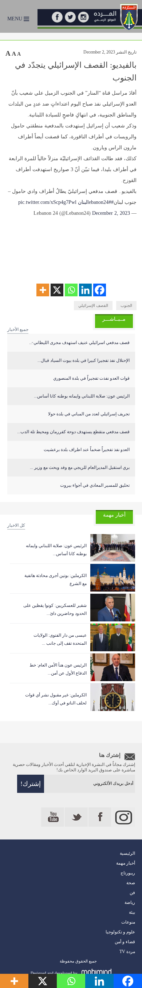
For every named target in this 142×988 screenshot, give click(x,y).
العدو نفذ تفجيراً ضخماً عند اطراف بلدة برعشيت (87, 449)
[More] (42, 290)
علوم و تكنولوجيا (120, 931)
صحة (130, 882)
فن (132, 892)
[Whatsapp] (71, 290)
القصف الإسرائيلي (93, 305)
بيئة (132, 912)
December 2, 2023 (111, 213)
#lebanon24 (100, 202)
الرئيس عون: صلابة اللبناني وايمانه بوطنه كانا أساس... (82, 396)
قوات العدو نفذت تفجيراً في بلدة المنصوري (91, 378)
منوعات (128, 922)
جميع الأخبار (17, 329)
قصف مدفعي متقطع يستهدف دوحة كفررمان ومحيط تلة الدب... (73, 431)
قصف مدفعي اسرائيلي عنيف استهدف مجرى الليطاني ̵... (79, 342)
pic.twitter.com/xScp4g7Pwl (47, 202)
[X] (57, 290)
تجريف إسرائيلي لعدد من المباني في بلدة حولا (89, 413)
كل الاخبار (16, 525)
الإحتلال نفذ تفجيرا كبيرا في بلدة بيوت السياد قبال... (84, 360)
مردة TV (127, 951)
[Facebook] (99, 290)
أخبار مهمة (125, 863)
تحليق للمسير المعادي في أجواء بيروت (95, 485)
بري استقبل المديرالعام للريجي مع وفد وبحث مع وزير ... (80, 467)
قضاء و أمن (125, 941)
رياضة (130, 902)
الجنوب (126, 305)
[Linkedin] (85, 290)
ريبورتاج (128, 873)
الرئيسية (127, 853)
